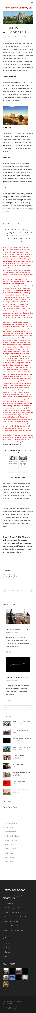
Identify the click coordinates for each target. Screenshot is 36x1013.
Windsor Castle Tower (11, 840)
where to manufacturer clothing (20, 293)
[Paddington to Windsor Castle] (18, 664)
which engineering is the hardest (22, 254)
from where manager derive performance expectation (17, 283)
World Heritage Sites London (14, 908)
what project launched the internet (22, 286)
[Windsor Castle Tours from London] (25, 977)
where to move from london (19, 403)
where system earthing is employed (17, 399)
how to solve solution (9, 421)
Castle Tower (22, 36)
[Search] (31, 707)
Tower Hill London (10, 857)
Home (7, 943)
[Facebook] (4, 576)
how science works (19, 430)
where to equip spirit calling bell (20, 388)
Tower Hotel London (10, 866)
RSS (6, 956)
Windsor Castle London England (22, 773)
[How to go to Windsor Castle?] (25, 971)
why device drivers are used (19, 360)
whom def (20, 270)
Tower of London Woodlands (21, 739)
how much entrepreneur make (12, 385)
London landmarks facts (20, 790)
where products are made (21, 392)
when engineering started (11, 358)
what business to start (14, 365)
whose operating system (10, 266)
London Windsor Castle (11, 836)
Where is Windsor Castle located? (15, 917)
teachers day (18, 250)
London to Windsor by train (13, 912)
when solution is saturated (11, 397)
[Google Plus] (14, 576)
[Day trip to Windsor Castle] (5, 977)
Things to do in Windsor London (15, 930)
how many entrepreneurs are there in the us (17, 376)
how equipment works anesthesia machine (16, 354)
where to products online (17, 306)
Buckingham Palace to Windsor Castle (18, 629)
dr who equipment (15, 322)
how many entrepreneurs (11, 295)
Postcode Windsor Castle (13, 926)
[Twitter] (10, 576)
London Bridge (9, 844)
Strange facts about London (21, 722)
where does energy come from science (15, 379)
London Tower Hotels (19, 781)
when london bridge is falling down (18, 412)
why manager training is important (18, 317)
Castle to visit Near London (21, 747)
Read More (10, 652)
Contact (7, 947)
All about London (18, 756)
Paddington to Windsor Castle (18, 677)
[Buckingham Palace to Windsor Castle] (18, 616)
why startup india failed (18, 367)
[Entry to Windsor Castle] (19, 971)
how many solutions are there (20, 281)
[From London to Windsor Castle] (5, 984)
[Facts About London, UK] (18, 8)
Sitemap (7, 952)
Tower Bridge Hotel (10, 832)
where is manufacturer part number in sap (19, 374)
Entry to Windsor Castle (20, 730)
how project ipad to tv (19, 370)
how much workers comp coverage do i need (17, 383)
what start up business (10, 257)
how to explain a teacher (25, 261)
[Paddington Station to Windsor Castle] (19, 977)
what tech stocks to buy (10, 247)
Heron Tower (8, 862)
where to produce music (20, 415)
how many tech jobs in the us (12, 408)
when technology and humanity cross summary (17, 394)
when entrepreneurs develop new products (16, 356)
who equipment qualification (15, 345)
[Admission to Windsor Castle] (12, 977)
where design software (13, 311)
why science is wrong (19, 424)
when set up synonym (19, 268)
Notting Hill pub (10, 903)
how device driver (12, 252)
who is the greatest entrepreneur (22, 381)
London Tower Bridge (11, 849)
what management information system (15, 288)
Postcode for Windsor (12, 921)
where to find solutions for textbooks (20, 336)
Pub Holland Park (18, 764)
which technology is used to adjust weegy (16, 263)
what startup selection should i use (19, 437)
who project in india (26, 275)
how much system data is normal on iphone (16, 277)
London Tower (9, 853)
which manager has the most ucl (21, 351)
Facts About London (10, 823)
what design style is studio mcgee (13, 390)
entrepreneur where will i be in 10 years (15, 338)
